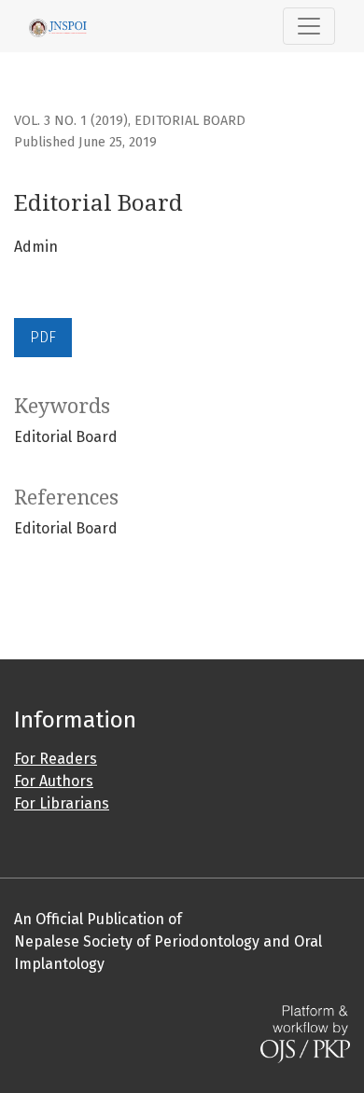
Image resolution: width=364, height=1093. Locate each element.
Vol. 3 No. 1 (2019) (71, 121)
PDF (43, 337)
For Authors (53, 781)
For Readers (55, 759)
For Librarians (61, 803)
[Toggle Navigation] (309, 26)
